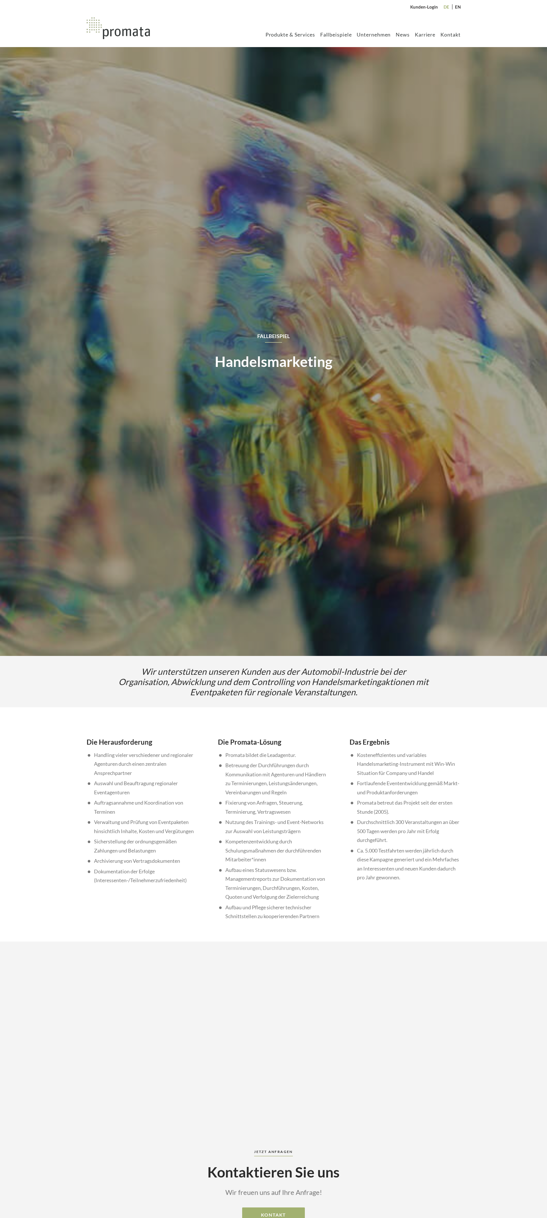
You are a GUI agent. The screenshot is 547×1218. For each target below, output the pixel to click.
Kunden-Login (424, 6)
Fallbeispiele (336, 34)
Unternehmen (374, 34)
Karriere (425, 34)
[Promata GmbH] (118, 28)
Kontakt (450, 34)
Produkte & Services (290, 34)
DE (446, 6)
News (403, 34)
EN (458, 6)
